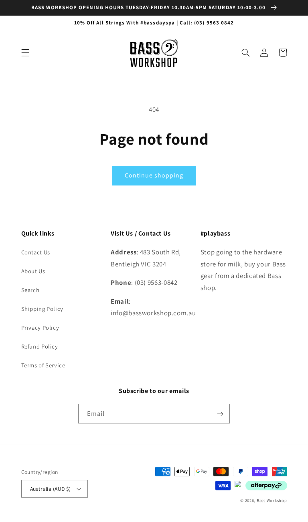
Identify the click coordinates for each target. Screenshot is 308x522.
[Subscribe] (220, 413)
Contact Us (35, 252)
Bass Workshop (272, 500)
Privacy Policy (40, 327)
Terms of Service (43, 365)
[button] (25, 52)
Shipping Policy (42, 308)
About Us (33, 271)
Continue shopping (154, 175)
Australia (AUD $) (50, 488)
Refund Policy (39, 346)
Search (30, 290)
